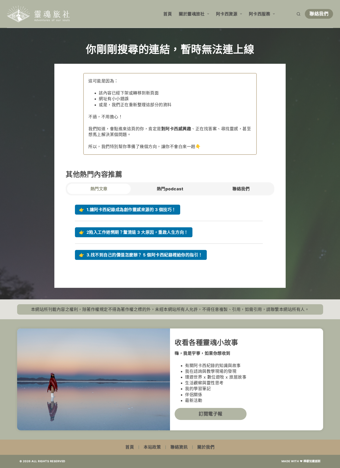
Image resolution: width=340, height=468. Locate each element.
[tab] (99, 189)
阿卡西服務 (259, 14)
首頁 (167, 14)
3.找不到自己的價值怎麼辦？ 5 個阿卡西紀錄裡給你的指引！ (141, 254)
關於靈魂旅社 (191, 14)
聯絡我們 (318, 14)
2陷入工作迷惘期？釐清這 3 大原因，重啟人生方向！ (133, 232)
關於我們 (205, 447)
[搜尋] (298, 14)
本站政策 (152, 447)
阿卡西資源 (227, 14)
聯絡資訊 (179, 447)
